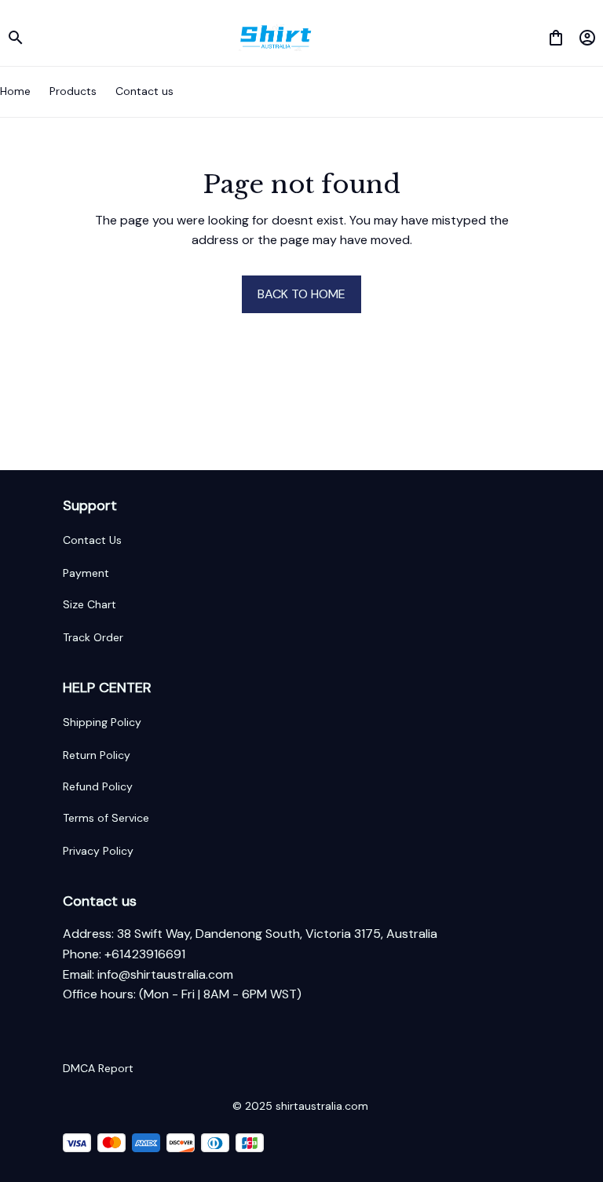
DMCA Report (98, 1068)
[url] (165, 975)
